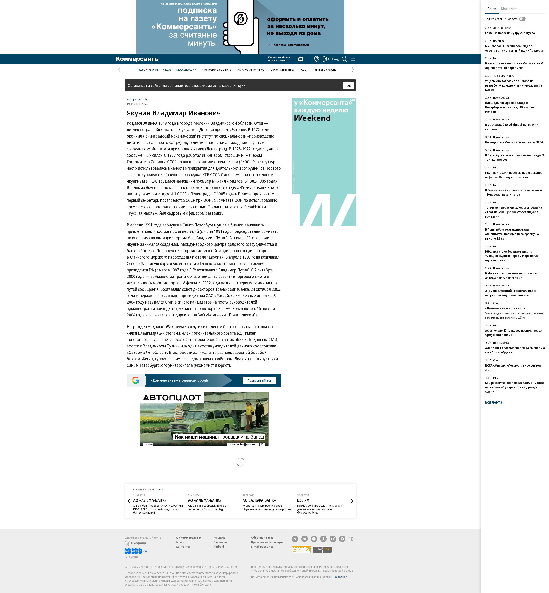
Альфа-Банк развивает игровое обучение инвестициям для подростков (267, 507)
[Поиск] (344, 59)
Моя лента (509, 8)
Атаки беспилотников (251, 70)
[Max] (342, 539)
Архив (180, 542)
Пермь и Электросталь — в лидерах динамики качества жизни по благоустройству (319, 509)
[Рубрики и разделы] (353, 59)
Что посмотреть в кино (216, 70)
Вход (335, 59)
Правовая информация (267, 542)
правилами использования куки (220, 85)
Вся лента (493, 402)
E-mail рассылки (262, 546)
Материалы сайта (138, 99)
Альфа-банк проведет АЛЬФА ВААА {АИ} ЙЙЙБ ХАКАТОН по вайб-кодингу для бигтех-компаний (158, 509)
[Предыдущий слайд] (129, 501)
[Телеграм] (295, 539)
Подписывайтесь (259, 380)
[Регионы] (317, 59)
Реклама (220, 537)
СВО (303, 70)
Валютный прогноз (283, 70)
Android (219, 546)
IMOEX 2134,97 (185, 70)
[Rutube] (333, 539)
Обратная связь (262, 537)
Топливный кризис (324, 70)
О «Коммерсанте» (189, 537)
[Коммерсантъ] (137, 59)
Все (161, 489)
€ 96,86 (153, 70)
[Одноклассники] (323, 539)
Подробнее (340, 577)
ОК (349, 85)
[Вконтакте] (304, 539)
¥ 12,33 (167, 70)
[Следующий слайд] (352, 501)
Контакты (183, 546)
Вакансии (220, 542)
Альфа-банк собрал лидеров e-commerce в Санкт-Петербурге (207, 507)
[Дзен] (314, 539)
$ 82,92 (140, 70)
